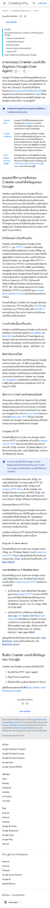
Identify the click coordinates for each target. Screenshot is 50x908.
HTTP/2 (20, 247)
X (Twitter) (7, 796)
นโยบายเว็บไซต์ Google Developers (22, 728)
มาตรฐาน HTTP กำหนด (12, 489)
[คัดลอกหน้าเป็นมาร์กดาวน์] (24, 71)
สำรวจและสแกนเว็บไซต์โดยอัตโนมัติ (26, 90)
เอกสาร (35, 11)
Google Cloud (8, 835)
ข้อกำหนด (6, 895)
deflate (37, 333)
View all (5, 844)
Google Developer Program (14, 749)
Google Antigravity (10, 831)
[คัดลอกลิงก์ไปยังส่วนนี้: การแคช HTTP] (21, 431)
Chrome (5, 817)
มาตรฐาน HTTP (25, 594)
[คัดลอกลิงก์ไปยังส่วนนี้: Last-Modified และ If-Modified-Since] (41, 570)
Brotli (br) (6, 336)
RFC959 (38, 306)
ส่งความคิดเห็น (11, 22)
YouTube (6, 801)
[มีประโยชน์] (21, 16)
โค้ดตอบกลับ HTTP (18, 417)
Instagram (6, 788)
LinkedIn (5, 792)
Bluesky (5, 783)
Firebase (6, 822)
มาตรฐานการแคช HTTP (25, 582)
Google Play (7, 839)
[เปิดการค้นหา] (34, 3)
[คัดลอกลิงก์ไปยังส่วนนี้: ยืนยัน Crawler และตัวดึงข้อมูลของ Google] (22, 659)
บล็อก (4, 779)
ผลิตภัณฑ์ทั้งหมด (8, 884)
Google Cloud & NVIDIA (12, 767)
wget (38, 94)
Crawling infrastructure (19, 3)
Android (5, 813)
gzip (31, 333)
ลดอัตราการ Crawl (30, 413)
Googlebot (28, 123)
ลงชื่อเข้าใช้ (42, 3)
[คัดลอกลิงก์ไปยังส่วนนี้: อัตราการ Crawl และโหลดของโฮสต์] (45, 394)
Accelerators (7, 762)
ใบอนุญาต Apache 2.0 (10, 725)
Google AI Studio (9, 826)
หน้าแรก (5, 11)
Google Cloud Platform (12, 875)
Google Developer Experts (13, 758)
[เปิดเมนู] (4, 3)
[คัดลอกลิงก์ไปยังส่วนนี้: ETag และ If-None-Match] (30, 543)
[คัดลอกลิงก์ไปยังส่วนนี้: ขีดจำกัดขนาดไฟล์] (25, 354)
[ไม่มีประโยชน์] (25, 16)
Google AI (6, 879)
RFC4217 (40, 309)
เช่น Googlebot (9, 380)
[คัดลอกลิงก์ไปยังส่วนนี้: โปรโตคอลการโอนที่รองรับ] (34, 238)
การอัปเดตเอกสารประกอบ (17, 112)
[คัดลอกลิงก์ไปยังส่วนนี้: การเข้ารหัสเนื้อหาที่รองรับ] (34, 324)
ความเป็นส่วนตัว (18, 895)
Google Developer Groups (13, 754)
